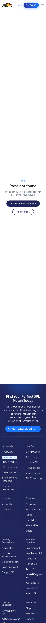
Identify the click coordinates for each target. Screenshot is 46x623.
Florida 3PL (32, 563)
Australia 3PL (32, 582)
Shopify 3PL (8, 572)
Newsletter (32, 613)
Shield (29, 530)
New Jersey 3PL (34, 553)
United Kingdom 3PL (34, 576)
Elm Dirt (30, 519)
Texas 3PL (31, 558)
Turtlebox (31, 504)
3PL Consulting (34, 478)
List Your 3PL (32, 462)
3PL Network (33, 451)
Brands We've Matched (9, 479)
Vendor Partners (34, 472)
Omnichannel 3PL (9, 612)
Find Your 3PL (31, 5)
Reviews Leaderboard (9, 488)
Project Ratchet (34, 509)
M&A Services (33, 467)
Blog (28, 608)
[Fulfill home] (7, 5)
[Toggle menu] (42, 5)
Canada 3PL (32, 588)
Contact (6, 509)
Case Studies (9, 472)
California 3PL (33, 547)
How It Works (9, 461)
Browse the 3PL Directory (23, 203)
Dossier (30, 618)
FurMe (29, 514)
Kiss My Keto (32, 525)
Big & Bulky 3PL (10, 566)
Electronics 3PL (10, 561)
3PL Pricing (32, 457)
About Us (7, 504)
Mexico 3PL (32, 593)
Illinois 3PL (31, 569)
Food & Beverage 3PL (9, 555)
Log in (19, 5)
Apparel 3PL (8, 547)
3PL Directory (9, 466)
